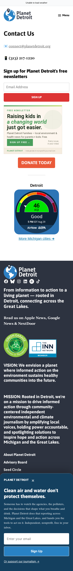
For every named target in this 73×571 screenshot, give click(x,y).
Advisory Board (15, 462)
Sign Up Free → (20, 142)
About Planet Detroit (19, 455)
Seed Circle (12, 470)
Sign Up (36, 551)
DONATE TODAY (36, 162)
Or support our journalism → (21, 561)
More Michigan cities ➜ (37, 239)
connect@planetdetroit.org (29, 46)
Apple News (35, 318)
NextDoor (26, 323)
